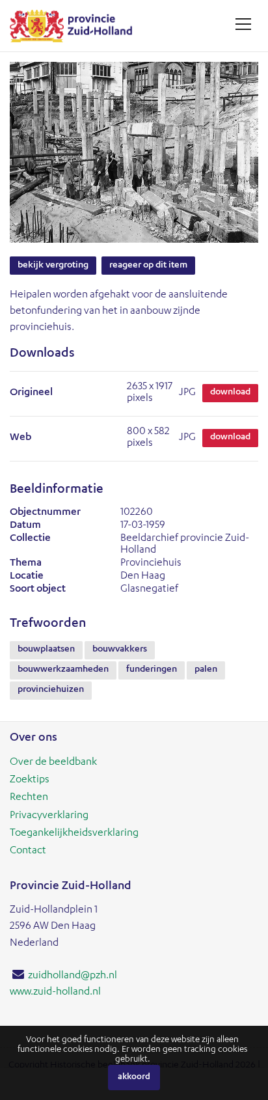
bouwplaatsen (46, 649)
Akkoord (134, 1077)
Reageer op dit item (148, 265)
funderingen (151, 670)
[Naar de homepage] (76, 25)
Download (230, 392)
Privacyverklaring (49, 816)
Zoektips (29, 780)
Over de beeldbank (53, 763)
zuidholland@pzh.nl (72, 976)
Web (20, 438)
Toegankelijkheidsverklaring (74, 834)
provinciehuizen (51, 690)
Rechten (29, 798)
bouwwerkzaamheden (63, 670)
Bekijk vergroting (53, 265)
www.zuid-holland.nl (55, 992)
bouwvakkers (119, 649)
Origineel (31, 393)
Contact (28, 851)
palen (205, 670)
